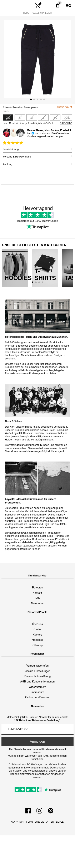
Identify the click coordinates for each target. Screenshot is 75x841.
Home (26, 12)
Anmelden (37, 741)
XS (8, 117)
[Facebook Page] (28, 810)
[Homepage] (38, 5)
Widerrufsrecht (37, 687)
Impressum (37, 692)
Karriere (37, 634)
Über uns (37, 624)
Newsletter (37, 603)
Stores (37, 629)
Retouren (37, 587)
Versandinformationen (37, 773)
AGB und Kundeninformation (37, 681)
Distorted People (52, 821)
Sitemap (37, 645)
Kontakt (37, 593)
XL (55, 117)
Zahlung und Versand (37, 697)
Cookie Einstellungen (37, 671)
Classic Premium (42, 12)
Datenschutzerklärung (37, 676)
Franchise (37, 640)
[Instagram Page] (39, 810)
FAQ (37, 598)
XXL (67, 117)
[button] (13, 142)
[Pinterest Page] (51, 810)
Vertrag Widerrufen (37, 665)
